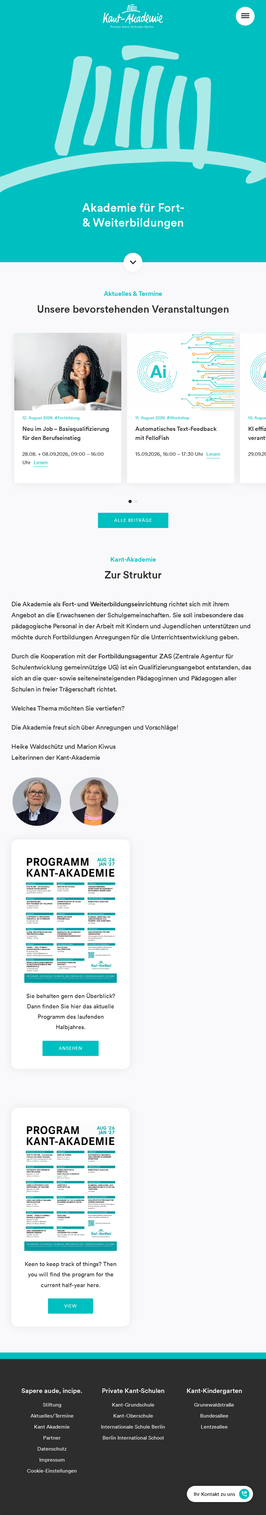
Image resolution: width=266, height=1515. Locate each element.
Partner (52, 1437)
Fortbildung (69, 418)
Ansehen (70, 1048)
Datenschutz (51, 1448)
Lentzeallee (214, 1426)
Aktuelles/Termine (52, 1415)
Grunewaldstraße (214, 1404)
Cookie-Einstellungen (52, 1470)
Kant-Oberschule (133, 1415)
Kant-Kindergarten (214, 1391)
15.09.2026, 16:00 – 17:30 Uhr (170, 454)
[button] (130, 501)
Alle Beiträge (133, 520)
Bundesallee (214, 1415)
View (70, 1306)
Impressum (52, 1459)
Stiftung (52, 1404)
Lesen (41, 462)
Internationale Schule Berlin (133, 1426)
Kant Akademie (52, 1426)
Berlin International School (133, 1437)
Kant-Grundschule (133, 1404)
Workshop (179, 418)
